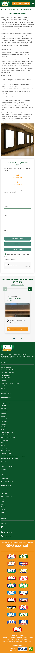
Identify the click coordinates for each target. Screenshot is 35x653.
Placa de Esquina (6, 453)
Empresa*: (6, 230)
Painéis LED (4, 448)
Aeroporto (4, 405)
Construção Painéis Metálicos (9, 370)
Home (2, 9)
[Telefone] (2, 536)
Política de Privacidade (22, 254)
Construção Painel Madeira (8, 372)
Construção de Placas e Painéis (10, 383)
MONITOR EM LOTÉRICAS (8, 437)
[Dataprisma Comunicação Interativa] (17, 645)
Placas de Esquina (6, 393)
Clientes (3, 501)
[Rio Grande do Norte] (23, 614)
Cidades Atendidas (6, 496)
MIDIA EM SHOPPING (7, 432)
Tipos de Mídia (11, 9)
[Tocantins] (11, 622)
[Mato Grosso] (11, 571)
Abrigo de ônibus (6, 403)
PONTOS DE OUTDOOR (7, 481)
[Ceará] (23, 556)
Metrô (2, 429)
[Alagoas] (23, 622)
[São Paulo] (23, 593)
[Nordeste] (11, 607)
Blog (2, 504)
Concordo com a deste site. (16, 255)
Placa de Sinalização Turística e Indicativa (13, 456)
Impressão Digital (6, 375)
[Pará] (23, 607)
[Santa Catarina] (11, 593)
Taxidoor (3, 464)
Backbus (3, 408)
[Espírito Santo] (11, 563)
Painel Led (4, 391)
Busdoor (3, 416)
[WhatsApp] (31, 649)
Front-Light (4, 427)
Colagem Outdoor (6, 367)
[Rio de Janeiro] (11, 614)
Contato (3, 509)
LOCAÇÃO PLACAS (17, 238)
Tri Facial (3, 472)
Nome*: (6, 206)
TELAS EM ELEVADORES (7, 466)
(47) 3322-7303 (17, 184)
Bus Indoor (4, 413)
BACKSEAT (4, 411)
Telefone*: (6, 222)
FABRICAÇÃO (17, 244)
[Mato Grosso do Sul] (23, 571)
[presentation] (5, 289)
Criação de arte (5, 499)
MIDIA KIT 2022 (5, 377)
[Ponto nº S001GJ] (17, 310)
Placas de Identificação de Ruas (10, 458)
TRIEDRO (3, 380)
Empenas (3, 424)
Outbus (3, 442)
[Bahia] (11, 556)
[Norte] (23, 600)
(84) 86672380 (17, 177)
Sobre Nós (4, 493)
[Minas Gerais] (11, 578)
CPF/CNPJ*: (7, 198)
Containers (4, 421)
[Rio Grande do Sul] (23, 585)
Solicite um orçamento (22, 3)
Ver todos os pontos (17, 285)
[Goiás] (23, 563)
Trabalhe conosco (6, 507)
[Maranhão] (11, 600)
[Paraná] (23, 578)
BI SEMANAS (4, 478)
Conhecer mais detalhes (16, 324)
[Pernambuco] (11, 585)
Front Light (4, 385)
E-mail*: (6, 215)
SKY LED (3, 461)
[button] (14, 338)
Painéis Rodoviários (6, 450)
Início (2, 491)
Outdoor (3, 388)
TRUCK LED (4, 474)
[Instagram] (2, 527)
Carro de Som (5, 419)
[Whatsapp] (2, 532)
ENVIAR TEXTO (17, 249)
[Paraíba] (17, 629)
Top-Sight (3, 469)
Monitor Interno (5, 440)
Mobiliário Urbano (6, 434)
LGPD (2, 512)
